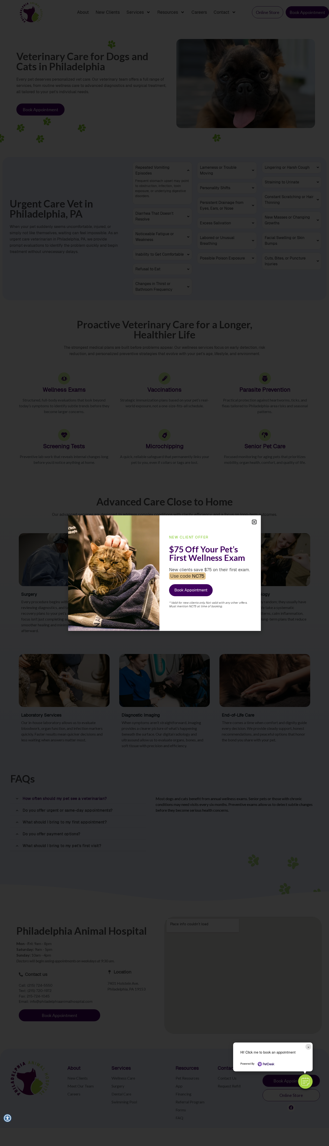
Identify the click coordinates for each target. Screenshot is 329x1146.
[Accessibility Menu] (7, 1118)
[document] (164, 573)
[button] (305, 1081)
